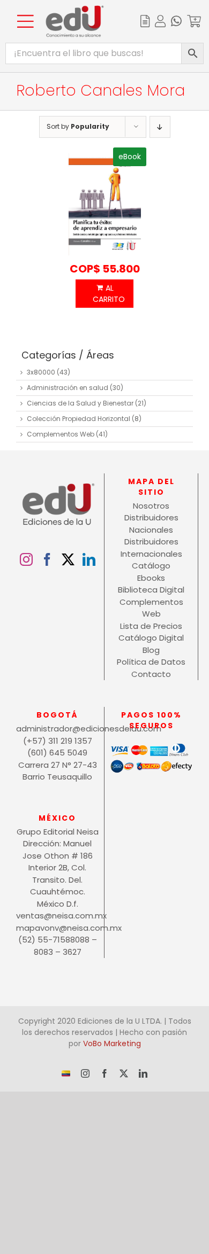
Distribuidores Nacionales (151, 523)
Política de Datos (151, 661)
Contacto (151, 674)
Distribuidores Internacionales (151, 547)
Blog (151, 650)
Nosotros (151, 505)
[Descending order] (160, 127)
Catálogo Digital (151, 637)
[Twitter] (68, 559)
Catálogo (151, 565)
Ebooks (151, 577)
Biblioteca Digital (151, 589)
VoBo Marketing (112, 1043)
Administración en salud (67, 387)
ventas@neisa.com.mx (57, 915)
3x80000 (41, 372)
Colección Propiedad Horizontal (78, 418)
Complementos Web (60, 434)
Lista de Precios (151, 626)
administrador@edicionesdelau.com (57, 728)
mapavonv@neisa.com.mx (57, 927)
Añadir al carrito (104, 293)
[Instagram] (26, 559)
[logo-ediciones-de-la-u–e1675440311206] (74, 9)
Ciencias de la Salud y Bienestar (80, 403)
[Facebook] (47, 559)
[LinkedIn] (89, 559)
